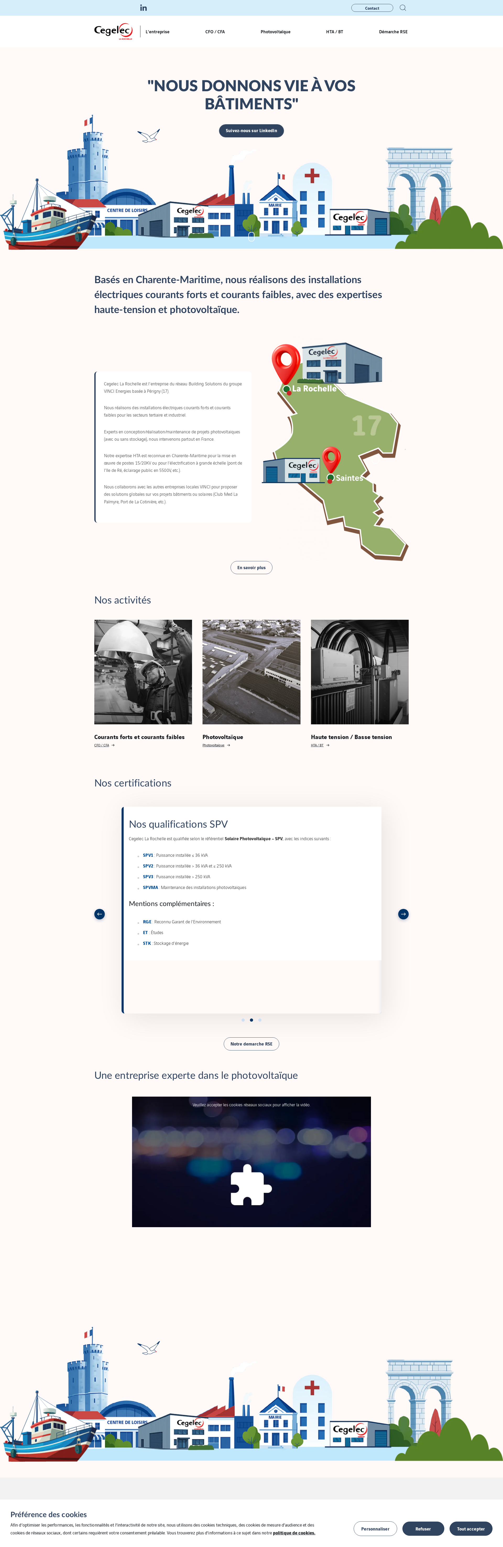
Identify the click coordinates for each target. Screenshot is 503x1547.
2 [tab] (251, 1020)
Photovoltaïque (276, 31)
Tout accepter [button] (471, 1528)
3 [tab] (259, 1020)
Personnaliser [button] (375, 1528)
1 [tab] (243, 1020)
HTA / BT (334, 31)
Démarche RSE (394, 31)
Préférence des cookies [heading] (48, 1514)
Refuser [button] (423, 1528)
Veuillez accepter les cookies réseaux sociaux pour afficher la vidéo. (251, 1104)
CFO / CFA (215, 31)
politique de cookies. (294, 1532)
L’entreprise (158, 31)
